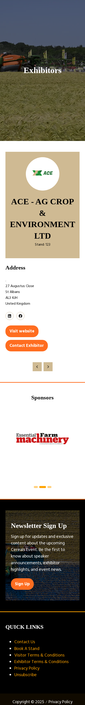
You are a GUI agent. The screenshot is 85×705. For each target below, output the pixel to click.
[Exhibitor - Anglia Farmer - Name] (43, 444)
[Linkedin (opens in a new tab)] (9, 316)
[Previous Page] (37, 366)
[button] (22, 331)
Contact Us (24, 641)
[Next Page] (48, 366)
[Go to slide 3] (42, 487)
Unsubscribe (25, 674)
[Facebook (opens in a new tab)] (20, 316)
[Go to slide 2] (36, 487)
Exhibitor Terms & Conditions (41, 661)
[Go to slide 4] (49, 487)
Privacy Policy (27, 668)
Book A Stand (26, 648)
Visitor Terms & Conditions (39, 655)
